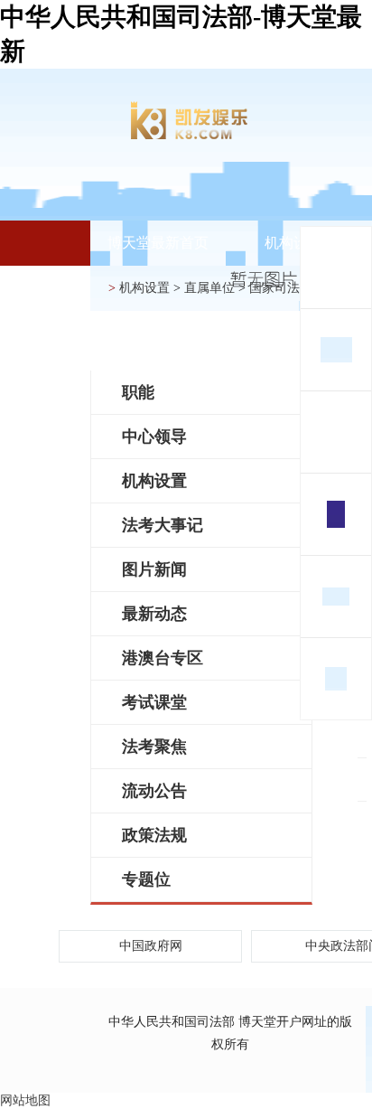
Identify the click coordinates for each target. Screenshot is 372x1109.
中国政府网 (150, 946)
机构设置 (293, 242)
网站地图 (25, 1100)
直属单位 (209, 288)
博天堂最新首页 (158, 242)
